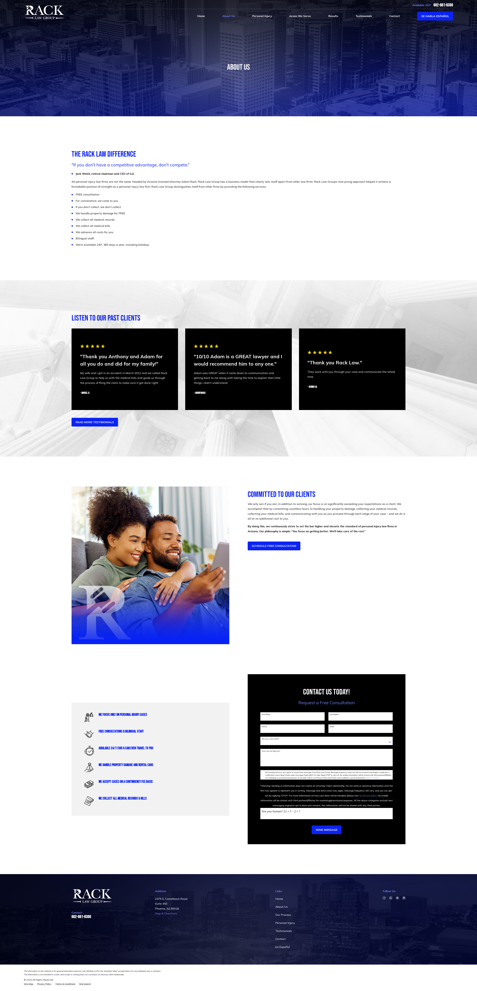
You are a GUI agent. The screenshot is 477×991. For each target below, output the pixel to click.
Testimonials (283, 931)
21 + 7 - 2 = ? (291, 811)
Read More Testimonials (95, 422)
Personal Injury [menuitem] (262, 16)
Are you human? (272, 811)
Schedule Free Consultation (274, 546)
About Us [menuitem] (228, 16)
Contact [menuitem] (394, 16)
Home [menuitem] (201, 16)
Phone (264, 727)
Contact (280, 939)
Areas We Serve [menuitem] (300, 16)
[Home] (44, 12)
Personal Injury (285, 923)
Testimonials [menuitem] (364, 16)
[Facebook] (384, 897)
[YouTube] (397, 897)
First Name (266, 714)
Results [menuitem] (333, 16)
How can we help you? (271, 751)
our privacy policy (368, 795)
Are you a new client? (270, 739)
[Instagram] (403, 897)
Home (279, 899)
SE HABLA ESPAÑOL (435, 16)
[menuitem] (28, 984)
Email (332, 727)
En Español (282, 947)
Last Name (334, 714)
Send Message (326, 830)
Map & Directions (166, 913)
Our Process (283, 915)
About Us (281, 906)
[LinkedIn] (390, 897)
